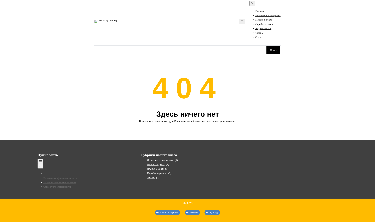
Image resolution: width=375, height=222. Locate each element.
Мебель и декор (156, 164)
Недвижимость (155, 169)
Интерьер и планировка (160, 160)
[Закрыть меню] (252, 3)
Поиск (273, 50)
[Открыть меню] (242, 21)
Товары (151, 177)
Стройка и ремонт (157, 173)
